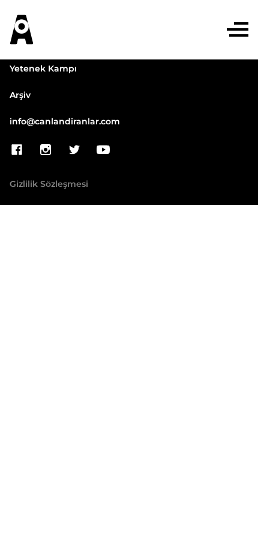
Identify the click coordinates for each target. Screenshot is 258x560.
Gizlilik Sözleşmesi (49, 184)
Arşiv (20, 96)
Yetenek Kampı (43, 69)
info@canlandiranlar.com (65, 122)
